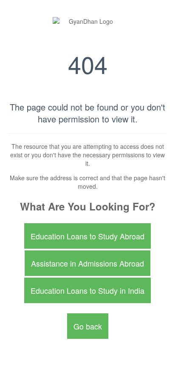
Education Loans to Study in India (87, 290)
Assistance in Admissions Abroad (87, 263)
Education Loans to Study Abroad (87, 235)
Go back (87, 326)
